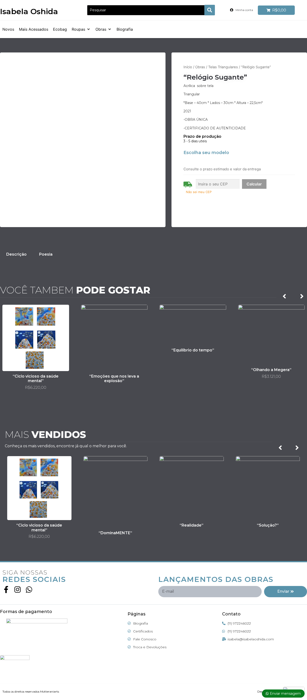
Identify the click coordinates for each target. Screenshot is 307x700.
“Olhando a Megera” (271, 369)
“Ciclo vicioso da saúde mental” (36, 378)
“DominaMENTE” (115, 533)
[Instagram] (17, 589)
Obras (200, 67)
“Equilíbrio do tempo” (192, 350)
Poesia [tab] (46, 254)
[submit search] (209, 10)
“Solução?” (268, 525)
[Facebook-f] (6, 589)
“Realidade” (191, 525)
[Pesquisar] (147, 10)
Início (187, 67)
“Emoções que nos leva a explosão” (114, 378)
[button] (81, 29)
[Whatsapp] (29, 589)
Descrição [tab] (16, 254)
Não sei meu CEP (199, 192)
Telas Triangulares (223, 67)
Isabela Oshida (29, 11)
